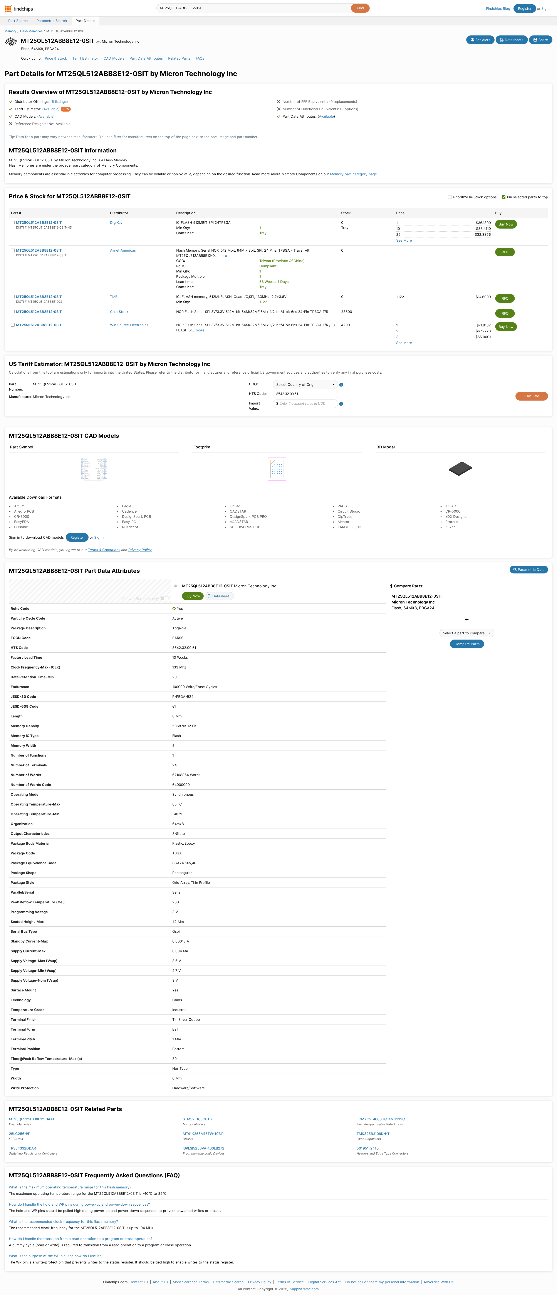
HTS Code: (258, 393)
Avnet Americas (123, 250)
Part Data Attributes (146, 58)
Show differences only (140, 599)
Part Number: (16, 386)
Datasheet (220, 596)
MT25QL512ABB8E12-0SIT (39, 222)
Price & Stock (56, 58)
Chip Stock (119, 311)
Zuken (450, 527)
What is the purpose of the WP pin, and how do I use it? (55, 1256)
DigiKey (116, 222)
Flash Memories (31, 31)
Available (51, 109)
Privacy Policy (140, 550)
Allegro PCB (24, 511)
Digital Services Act (324, 1282)
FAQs (200, 58)
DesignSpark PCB (136, 516)
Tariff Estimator (85, 58)
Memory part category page (353, 174)
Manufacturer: (20, 396)
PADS (342, 506)
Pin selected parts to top (527, 197)
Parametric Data (531, 569)
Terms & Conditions (104, 550)
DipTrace (345, 516)
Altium (19, 506)
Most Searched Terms (191, 1282)
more (222, 255)
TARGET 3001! (349, 527)
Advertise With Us (438, 1282)
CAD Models (114, 58)
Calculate (531, 396)
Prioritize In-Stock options (475, 197)
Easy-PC (129, 522)
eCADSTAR (239, 522)
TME (113, 296)
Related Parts (179, 58)
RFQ (505, 252)
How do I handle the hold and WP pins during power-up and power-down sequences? (79, 1204)
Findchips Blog (498, 8)
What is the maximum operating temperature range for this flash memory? (70, 1187)
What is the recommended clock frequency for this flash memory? (63, 1221)
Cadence (129, 511)
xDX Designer (456, 516)
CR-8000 (21, 516)
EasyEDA (21, 522)
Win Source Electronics (129, 325)
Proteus (451, 522)
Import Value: (254, 406)
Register (525, 8)
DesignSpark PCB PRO (248, 516)
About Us (160, 1282)
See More (404, 240)
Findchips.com (19, 9)
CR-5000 (452, 511)
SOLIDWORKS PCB (245, 527)
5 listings (59, 101)
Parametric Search (228, 1282)
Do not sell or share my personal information (382, 1282)
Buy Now (506, 224)
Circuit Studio (349, 511)
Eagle (126, 506)
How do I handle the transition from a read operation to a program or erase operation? (80, 1239)
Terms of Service (290, 1282)
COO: (253, 384)
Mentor (343, 522)
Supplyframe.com (304, 1289)
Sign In (546, 8)
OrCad (235, 506)
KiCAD (450, 506)
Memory (10, 31)
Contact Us (138, 1282)
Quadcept (130, 527)
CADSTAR (238, 511)
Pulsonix (21, 527)
